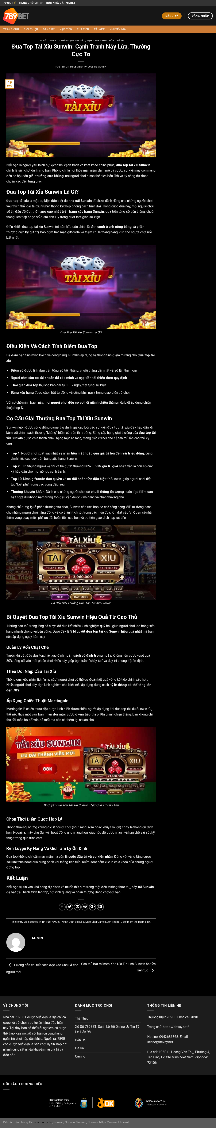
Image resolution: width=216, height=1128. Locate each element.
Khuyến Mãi (118, 29)
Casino (80, 1056)
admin (102, 66)
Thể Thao (81, 1018)
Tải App (99, 29)
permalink (144, 921)
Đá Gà (79, 1048)
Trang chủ (11, 29)
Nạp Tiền (65, 29)
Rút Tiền (83, 29)
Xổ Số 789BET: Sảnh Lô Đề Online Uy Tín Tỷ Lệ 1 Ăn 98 (107, 1029)
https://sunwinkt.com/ (114, 1122)
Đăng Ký (49, 29)
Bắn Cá (80, 1040)
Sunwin (58, 1122)
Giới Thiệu (31, 29)
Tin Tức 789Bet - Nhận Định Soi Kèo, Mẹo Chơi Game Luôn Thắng (81, 40)
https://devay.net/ (176, 1027)
